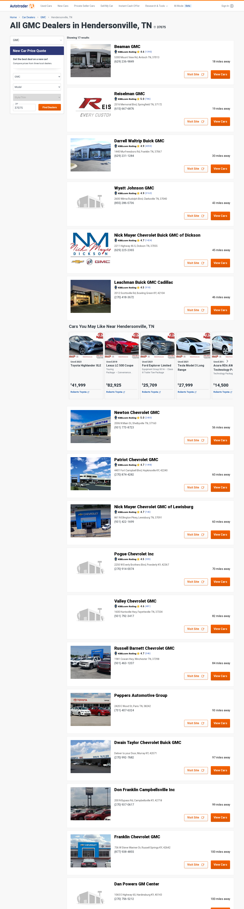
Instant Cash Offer (129, 5)
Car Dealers (28, 17)
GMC (43, 17)
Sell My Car (107, 5)
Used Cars (46, 5)
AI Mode (182, 5)
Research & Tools (155, 5)
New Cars (63, 5)
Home (13, 17)
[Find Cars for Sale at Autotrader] (22, 6)
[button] (226, 6)
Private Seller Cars (84, 5)
